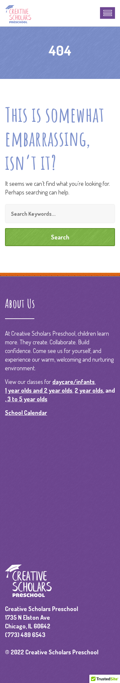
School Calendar (26, 412)
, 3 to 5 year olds (26, 399)
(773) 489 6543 (25, 634)
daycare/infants (73, 381)
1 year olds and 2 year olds (38, 390)
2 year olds (89, 390)
